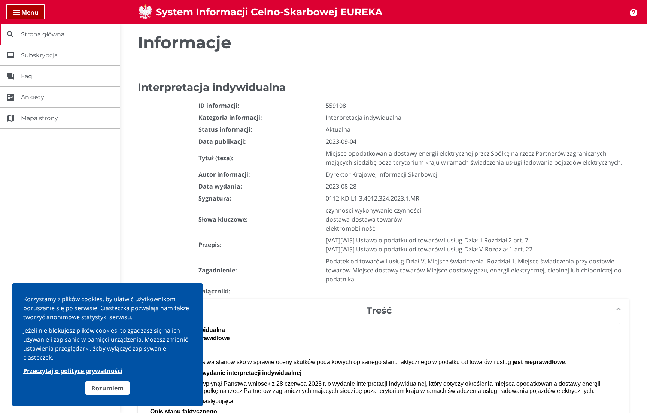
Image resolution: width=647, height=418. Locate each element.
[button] (383, 311)
